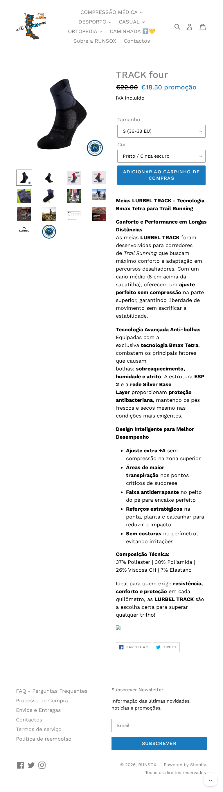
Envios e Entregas (38, 710)
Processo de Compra (42, 700)
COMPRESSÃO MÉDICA (109, 12)
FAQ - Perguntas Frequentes (51, 691)
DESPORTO (93, 22)
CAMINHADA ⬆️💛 (132, 31)
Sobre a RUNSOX (94, 41)
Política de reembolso (43, 739)
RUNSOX (147, 764)
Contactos (137, 41)
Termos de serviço (39, 729)
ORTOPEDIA (83, 31)
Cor (121, 144)
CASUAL (130, 22)
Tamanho (128, 119)
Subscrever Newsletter (137, 689)
